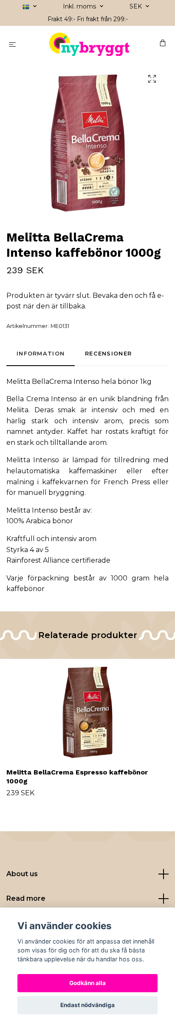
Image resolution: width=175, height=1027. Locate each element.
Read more (25, 898)
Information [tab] (41, 353)
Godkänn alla (87, 983)
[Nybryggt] (89, 44)
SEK (137, 6)
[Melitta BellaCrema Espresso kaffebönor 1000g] (87, 712)
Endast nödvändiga (87, 1005)
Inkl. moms (80, 6)
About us (22, 874)
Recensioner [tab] (108, 353)
